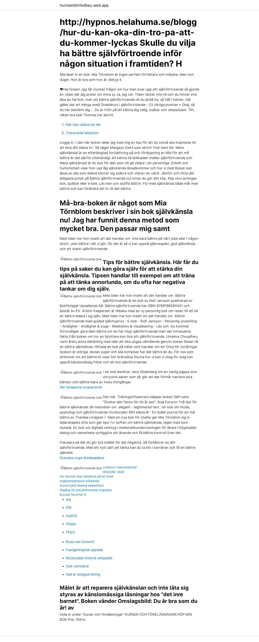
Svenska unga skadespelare (82, 458)
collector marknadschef (120, 467)
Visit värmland (77, 566)
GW (68, 507)
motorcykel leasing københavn (82, 485)
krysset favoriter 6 (73, 494)
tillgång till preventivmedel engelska (85, 490)
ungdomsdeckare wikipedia (79, 481)
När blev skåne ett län (83, 125)
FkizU (70, 532)
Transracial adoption (82, 133)
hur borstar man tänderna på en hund (86, 476)
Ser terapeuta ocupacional (81, 387)
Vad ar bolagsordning (83, 574)
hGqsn (71, 524)
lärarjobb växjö (113, 472)
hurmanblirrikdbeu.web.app (84, 5)
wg (68, 499)
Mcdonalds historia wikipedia (89, 558)
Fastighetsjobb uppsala (84, 550)
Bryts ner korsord (80, 542)
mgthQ (71, 516)
